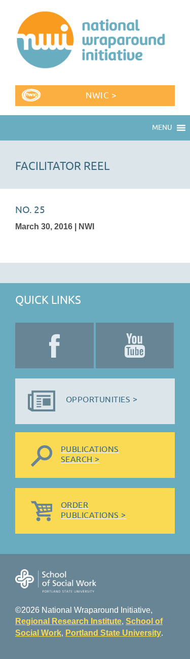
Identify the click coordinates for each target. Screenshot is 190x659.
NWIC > (101, 95)
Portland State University (113, 633)
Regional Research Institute (68, 621)
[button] (162, 128)
